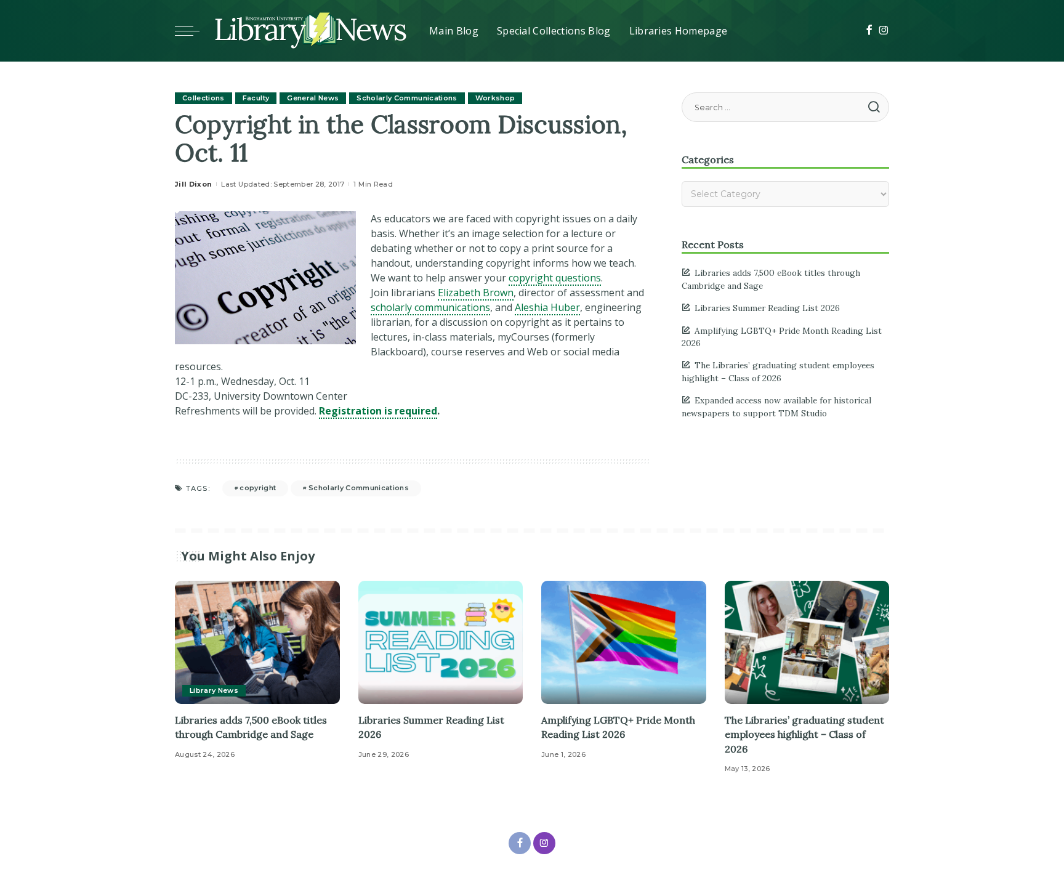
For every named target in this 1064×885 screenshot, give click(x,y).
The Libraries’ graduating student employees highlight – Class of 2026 (804, 734)
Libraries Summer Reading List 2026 (767, 307)
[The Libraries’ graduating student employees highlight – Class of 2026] (807, 643)
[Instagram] (884, 31)
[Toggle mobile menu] (193, 31)
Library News (214, 690)
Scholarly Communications (407, 98)
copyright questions (555, 278)
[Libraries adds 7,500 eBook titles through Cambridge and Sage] (257, 643)
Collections (203, 98)
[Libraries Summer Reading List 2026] (440, 643)
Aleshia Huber (547, 307)
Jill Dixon (193, 184)
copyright (258, 487)
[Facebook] (869, 31)
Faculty (256, 98)
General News (313, 98)
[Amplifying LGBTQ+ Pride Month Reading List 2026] (623, 643)
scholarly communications (430, 307)
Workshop (495, 98)
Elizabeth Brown (476, 292)
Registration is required (378, 411)
